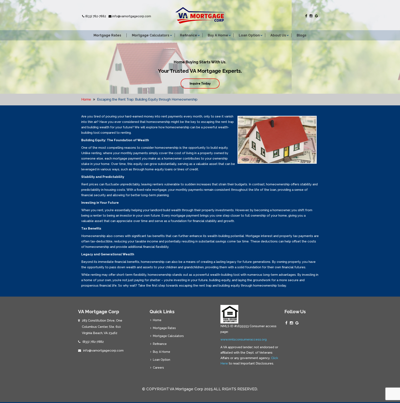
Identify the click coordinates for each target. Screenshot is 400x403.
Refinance (188, 35)
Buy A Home (218, 35)
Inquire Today (200, 83)
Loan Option (249, 35)
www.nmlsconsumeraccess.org (243, 339)
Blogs (301, 35)
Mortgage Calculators (150, 35)
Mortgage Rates (107, 35)
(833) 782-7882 (95, 16)
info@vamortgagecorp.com (131, 16)
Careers (158, 367)
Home (86, 99)
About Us (278, 35)
